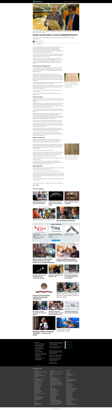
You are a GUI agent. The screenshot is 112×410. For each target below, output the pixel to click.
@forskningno (69, 342)
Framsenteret (36, 382)
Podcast (72, 1)
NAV (35, 400)
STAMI (67, 382)
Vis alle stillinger (56, 240)
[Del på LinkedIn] (36, 185)
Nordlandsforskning (53, 389)
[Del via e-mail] (38, 185)
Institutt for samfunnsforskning (38, 393)
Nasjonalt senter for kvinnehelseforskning (56, 383)
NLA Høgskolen (52, 370)
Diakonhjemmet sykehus (37, 374)
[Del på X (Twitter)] (35, 185)
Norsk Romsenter (52, 399)
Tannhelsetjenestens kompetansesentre (72, 388)
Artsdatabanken (36, 373)
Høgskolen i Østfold (37, 388)
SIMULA (67, 376)
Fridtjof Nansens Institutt (38, 383)
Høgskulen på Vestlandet (37, 391)
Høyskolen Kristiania (37, 392)
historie (54, 183)
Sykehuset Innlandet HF (69, 387)
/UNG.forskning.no (69, 345)
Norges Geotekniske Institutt (54, 390)
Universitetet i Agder (69, 392)
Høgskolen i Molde (37, 387)
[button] (34, 233)
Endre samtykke (38, 365)
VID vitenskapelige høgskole (70, 403)
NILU (35, 405)
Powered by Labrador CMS (56, 408)
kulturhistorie (60, 183)
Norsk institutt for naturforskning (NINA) (56, 401)
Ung (69, 1)
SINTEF (67, 377)
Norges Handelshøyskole (53, 391)
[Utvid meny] (79, 1)
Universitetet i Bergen (69, 393)
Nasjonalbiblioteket (53, 377)
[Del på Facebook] (33, 185)
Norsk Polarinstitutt (53, 396)
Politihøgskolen (68, 370)
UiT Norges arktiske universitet (70, 391)
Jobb (75, 1)
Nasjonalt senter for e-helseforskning (55, 382)
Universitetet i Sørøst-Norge (70, 398)
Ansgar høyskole (36, 370)
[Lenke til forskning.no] (47, 1)
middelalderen (49, 183)
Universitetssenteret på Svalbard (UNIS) (71, 399)
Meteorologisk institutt (37, 399)
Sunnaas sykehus (68, 386)
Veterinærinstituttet (69, 402)
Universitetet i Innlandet (69, 394)
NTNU (51, 376)
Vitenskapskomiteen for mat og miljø (71, 404)
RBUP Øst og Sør (68, 373)
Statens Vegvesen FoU (69, 383)
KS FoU (35, 394)
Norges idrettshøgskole (53, 395)
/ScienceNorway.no (69, 347)
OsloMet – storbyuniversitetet (54, 404)
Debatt (66, 1)
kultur (43, 183)
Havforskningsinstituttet (37, 386)
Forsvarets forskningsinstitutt (38, 381)
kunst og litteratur (37, 183)
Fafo (35, 377)
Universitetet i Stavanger (69, 397)
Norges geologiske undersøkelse (55, 394)
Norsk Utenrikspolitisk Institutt (54, 400)
